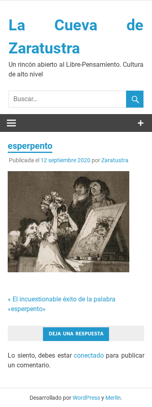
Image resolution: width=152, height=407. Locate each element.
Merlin (113, 397)
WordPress (86, 397)
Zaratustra (114, 160)
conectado (89, 355)
